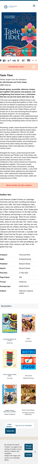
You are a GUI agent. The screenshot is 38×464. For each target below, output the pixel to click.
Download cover (16, 67)
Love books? (9, 425)
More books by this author (19, 185)
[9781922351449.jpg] (19, 34)
